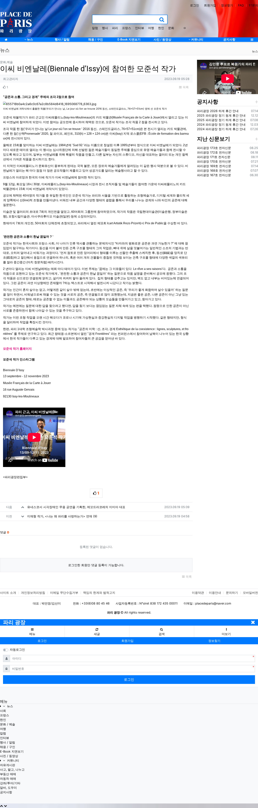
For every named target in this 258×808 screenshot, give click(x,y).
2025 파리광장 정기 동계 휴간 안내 (221, 115)
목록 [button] (185, 87)
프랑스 (126, 28)
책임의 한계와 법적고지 (99, 592)
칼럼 (95, 28)
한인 (161, 28)
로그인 (194, 5)
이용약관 (198, 592)
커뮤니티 (12, 760)
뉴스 (255, 51)
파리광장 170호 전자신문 (214, 161)
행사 (105, 28)
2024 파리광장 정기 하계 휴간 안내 (221, 129)
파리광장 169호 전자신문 (214, 166)
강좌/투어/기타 (10, 783)
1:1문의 (253, 5)
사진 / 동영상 (9, 756)
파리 (115, 28)
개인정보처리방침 (33, 592)
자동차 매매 (8, 778)
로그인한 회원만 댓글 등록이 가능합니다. (96, 565)
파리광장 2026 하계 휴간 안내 (218, 111)
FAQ (241, 5)
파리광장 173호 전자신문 (214, 148)
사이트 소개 (8, 592)
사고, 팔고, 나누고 (12, 769)
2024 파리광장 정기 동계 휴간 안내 (221, 124)
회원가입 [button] (127, 641)
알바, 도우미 (8, 788)
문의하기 (232, 592)
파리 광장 (14, 622)
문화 (171, 28)
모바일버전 (250, 592)
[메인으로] (6, 39)
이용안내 (215, 592)
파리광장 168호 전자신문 (214, 170)
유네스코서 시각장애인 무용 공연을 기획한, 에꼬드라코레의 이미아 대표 (76, 507)
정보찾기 (227, 5)
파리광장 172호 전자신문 (214, 152)
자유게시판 (7, 765)
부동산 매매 (8, 774)
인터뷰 (139, 28)
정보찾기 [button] (214, 641)
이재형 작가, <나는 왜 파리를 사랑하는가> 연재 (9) (62, 516)
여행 (151, 28)
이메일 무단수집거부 (64, 592)
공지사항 (207, 102)
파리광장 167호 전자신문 (214, 175)
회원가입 (210, 5)
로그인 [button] (42, 641)
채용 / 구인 (7, 747)
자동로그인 (17, 649)
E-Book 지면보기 (12, 751)
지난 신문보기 (213, 139)
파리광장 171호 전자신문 (213, 157)
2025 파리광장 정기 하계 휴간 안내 (221, 120)
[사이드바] (252, 39)
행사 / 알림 (7, 742)
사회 (3, 711)
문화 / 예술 (7, 724)
